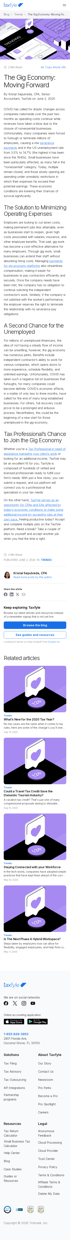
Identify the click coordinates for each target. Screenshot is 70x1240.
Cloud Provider (48, 1151)
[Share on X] (17, 594)
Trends (18, 14)
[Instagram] (24, 1003)
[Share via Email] (23, 594)
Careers (43, 1112)
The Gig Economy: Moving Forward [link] (47, 14)
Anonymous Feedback (46, 1133)
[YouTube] (33, 1003)
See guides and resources (35, 635)
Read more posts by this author (32, 577)
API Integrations (14, 1088)
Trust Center (46, 1159)
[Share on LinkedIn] (11, 594)
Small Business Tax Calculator (17, 1144)
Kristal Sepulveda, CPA (23, 94)
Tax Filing (10, 1063)
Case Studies (13, 1169)
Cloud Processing (50, 1142)
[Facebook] (6, 1003)
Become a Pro (48, 1096)
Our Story (44, 1063)
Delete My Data (49, 1194)
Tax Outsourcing (15, 1080)
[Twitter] (15, 1003)
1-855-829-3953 (16, 1034)
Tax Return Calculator (11, 1133)
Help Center (12, 1153)
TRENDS (46, 559)
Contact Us (54, 641)
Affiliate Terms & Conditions (49, 1184)
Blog (6, 14)
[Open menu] (64, 5)
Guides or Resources (11, 1178)
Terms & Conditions (51, 1175)
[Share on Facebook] (5, 594)
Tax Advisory (12, 1071)
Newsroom (45, 1080)
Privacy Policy (47, 1167)
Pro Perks (44, 1088)
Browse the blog (35, 625)
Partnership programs (11, 1097)
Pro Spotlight (47, 1104)
